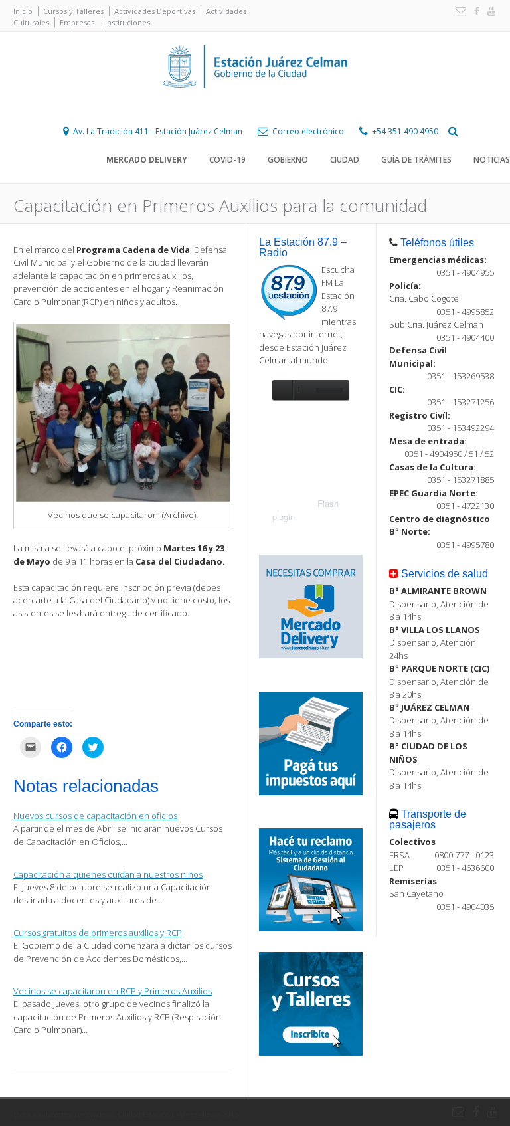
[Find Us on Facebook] (474, 11)
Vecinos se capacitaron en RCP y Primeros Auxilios (112, 991)
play (282, 390)
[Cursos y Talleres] (311, 1052)
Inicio (23, 11)
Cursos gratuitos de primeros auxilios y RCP (97, 933)
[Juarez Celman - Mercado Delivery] (311, 655)
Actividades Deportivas (154, 11)
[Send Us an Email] (458, 11)
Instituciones (127, 22)
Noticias (491, 159)
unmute (303, 390)
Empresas (77, 22)
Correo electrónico (308, 131)
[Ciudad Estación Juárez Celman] (255, 102)
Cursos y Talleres (73, 11)
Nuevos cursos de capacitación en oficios (95, 816)
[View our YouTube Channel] (489, 11)
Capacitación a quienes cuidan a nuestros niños (108, 874)
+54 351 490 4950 (405, 131)
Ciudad (344, 159)
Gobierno (288, 159)
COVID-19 (227, 159)
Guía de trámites (416, 159)
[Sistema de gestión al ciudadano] (311, 928)
